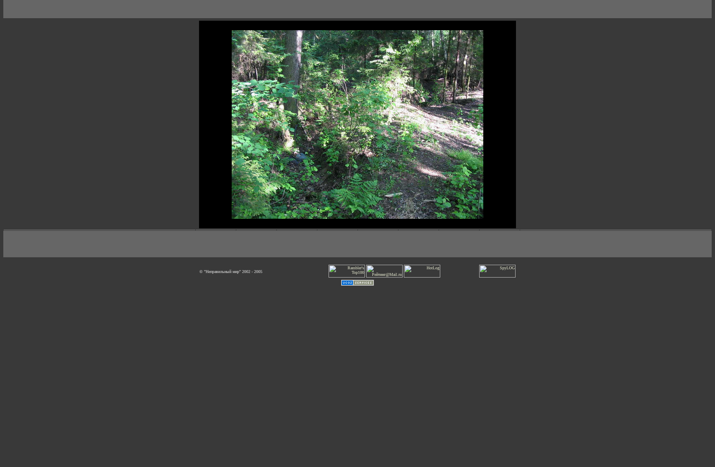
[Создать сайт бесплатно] (357, 284)
